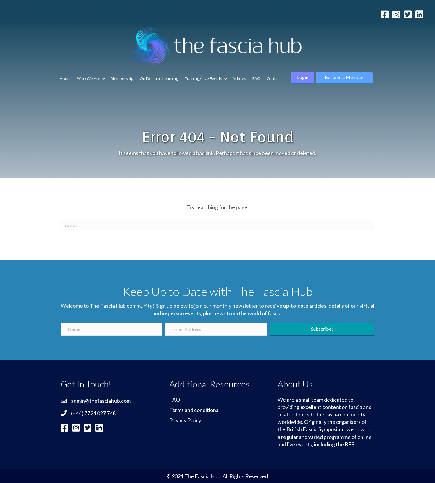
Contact (274, 78)
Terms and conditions (193, 410)
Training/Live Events (203, 78)
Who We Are (88, 78)
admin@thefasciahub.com (101, 400)
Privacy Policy (185, 420)
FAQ (256, 78)
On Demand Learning (159, 78)
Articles (239, 78)
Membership (122, 78)
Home (65, 78)
